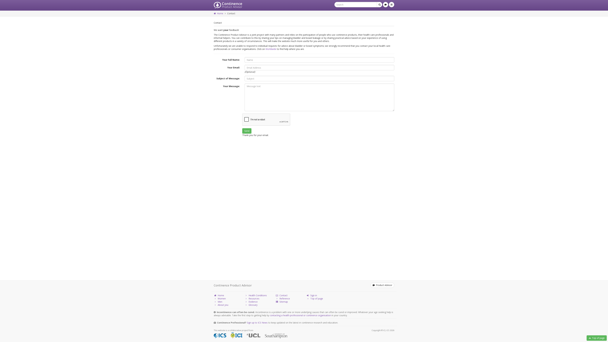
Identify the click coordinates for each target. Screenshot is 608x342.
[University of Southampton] (278, 335)
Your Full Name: (231, 59)
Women (222, 298)
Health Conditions (258, 295)
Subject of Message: (228, 78)
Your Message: (231, 86)
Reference (284, 298)
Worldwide (271, 49)
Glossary (253, 304)
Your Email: (233, 67)
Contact (283, 295)
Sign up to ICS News (257, 322)
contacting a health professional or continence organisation (300, 315)
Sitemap (283, 301)
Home (220, 13)
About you (223, 304)
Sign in (313, 295)
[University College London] (255, 335)
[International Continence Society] (222, 335)
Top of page (598, 337)
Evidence (253, 301)
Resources (254, 298)
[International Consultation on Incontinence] (238, 335)
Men (220, 301)
